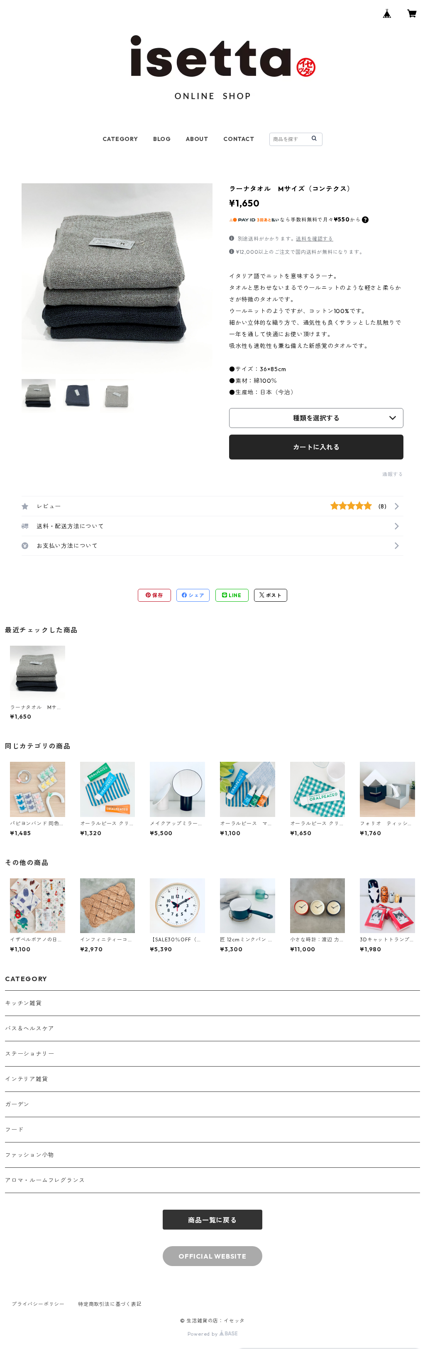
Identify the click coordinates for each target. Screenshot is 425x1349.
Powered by (204, 1334)
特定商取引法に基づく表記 (110, 1304)
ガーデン (17, 1104)
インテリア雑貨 (26, 1079)
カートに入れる (316, 447)
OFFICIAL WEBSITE (212, 1256)
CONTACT (238, 139)
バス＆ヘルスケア (29, 1028)
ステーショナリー (29, 1053)
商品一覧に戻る (212, 1220)
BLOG (162, 139)
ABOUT (197, 139)
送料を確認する (314, 239)
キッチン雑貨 (23, 1003)
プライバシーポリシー (38, 1304)
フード (14, 1129)
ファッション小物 (29, 1155)
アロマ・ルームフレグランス (45, 1180)
